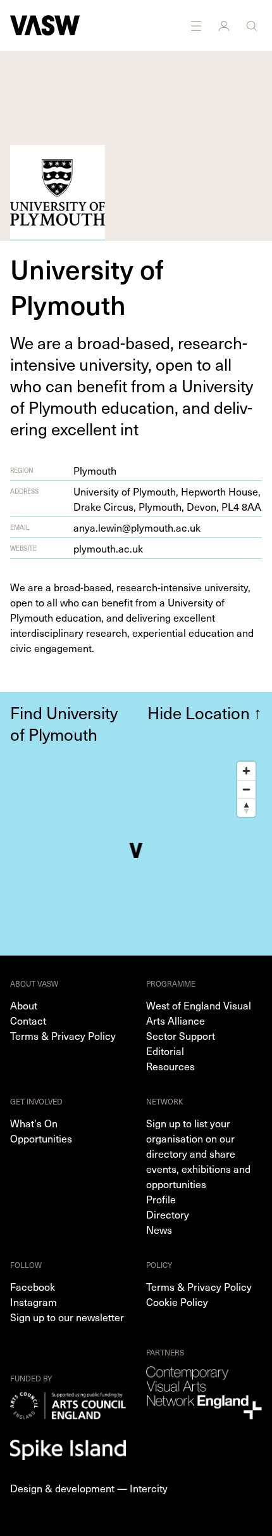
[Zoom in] (246, 771)
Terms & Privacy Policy (63, 1035)
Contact (28, 1020)
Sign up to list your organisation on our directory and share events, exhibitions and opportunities (198, 1153)
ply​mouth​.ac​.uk (108, 548)
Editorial (165, 1050)
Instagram (33, 1301)
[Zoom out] (246, 789)
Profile (161, 1198)
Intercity (149, 1487)
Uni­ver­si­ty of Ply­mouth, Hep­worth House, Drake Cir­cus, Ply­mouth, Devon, (167, 498)
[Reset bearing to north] (246, 807)
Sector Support (180, 1035)
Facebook (32, 1286)
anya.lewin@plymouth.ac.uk (137, 527)
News (159, 1229)
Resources (170, 1065)
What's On (34, 1122)
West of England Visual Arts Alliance (198, 1012)
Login (225, 25)
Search (253, 25)
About (23, 1005)
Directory (167, 1214)
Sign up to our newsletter (67, 1316)
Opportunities (41, 1138)
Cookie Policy (177, 1301)
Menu (197, 25)
